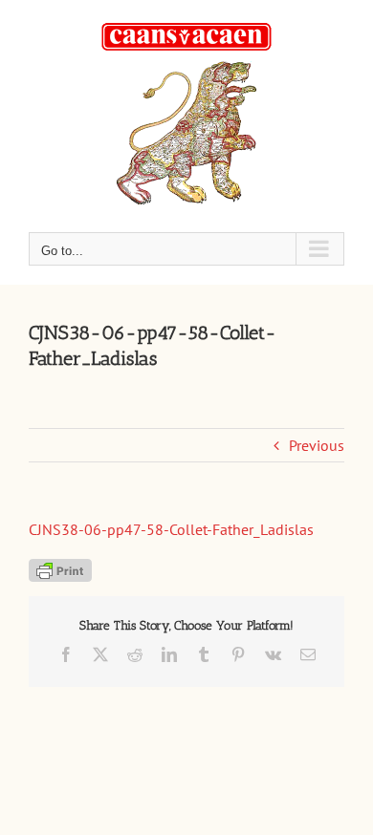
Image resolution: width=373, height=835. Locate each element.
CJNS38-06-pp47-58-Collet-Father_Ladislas (171, 529)
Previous (316, 445)
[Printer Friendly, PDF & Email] (60, 568)
